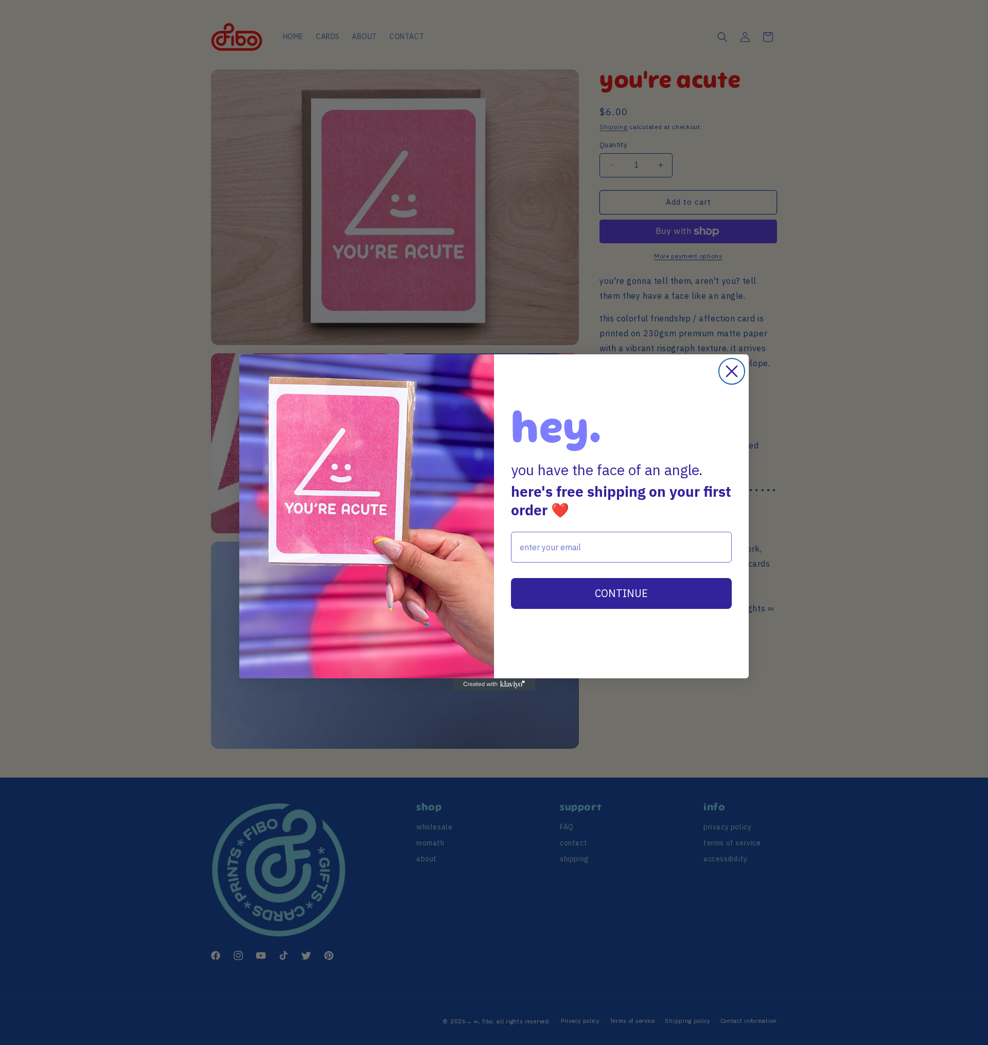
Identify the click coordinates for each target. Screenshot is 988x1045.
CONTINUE (621, 593)
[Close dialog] (732, 371)
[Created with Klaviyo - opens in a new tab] (494, 684)
